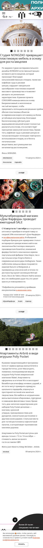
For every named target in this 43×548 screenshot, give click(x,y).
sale (20, 301)
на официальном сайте (13, 237)
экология (7, 162)
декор (29, 301)
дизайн (19, 162)
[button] (15, 519)
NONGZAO (8, 158)
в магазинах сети (23, 290)
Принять (21, 544)
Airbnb (6, 452)
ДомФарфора (9, 301)
